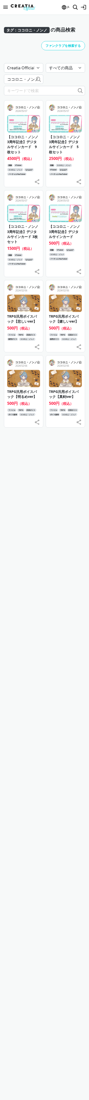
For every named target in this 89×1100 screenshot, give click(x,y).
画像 (10, 165)
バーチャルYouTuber (16, 174)
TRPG (21, 334)
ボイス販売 (12, 414)
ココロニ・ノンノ (15, 169)
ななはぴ (28, 169)
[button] (65, 7)
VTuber (18, 165)
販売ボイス (12, 339)
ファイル (11, 334)
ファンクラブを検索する (63, 45)
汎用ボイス (30, 334)
